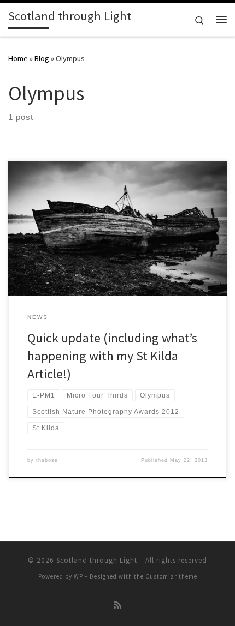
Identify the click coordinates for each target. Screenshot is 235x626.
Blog (41, 58)
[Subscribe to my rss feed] (117, 605)
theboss (47, 460)
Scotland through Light (96, 560)
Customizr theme (171, 576)
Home (18, 58)
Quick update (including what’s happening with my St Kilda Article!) (112, 356)
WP (78, 576)
